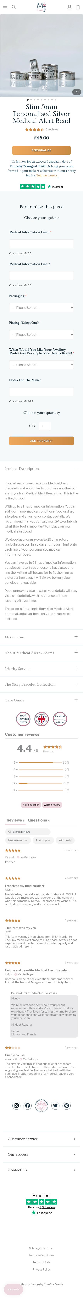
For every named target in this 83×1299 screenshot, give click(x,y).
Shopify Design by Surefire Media (41, 1284)
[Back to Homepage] (41, 7)
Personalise (41, 150)
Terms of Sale (41, 1262)
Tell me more (45, 175)
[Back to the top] (41, 1105)
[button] (41, 762)
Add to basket (41, 440)
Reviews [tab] (16, 820)
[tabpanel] (41, 956)
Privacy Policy (41, 1269)
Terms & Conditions (41, 1255)
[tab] (28, 100)
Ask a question (31, 804)
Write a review (52, 804)
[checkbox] (65, 840)
